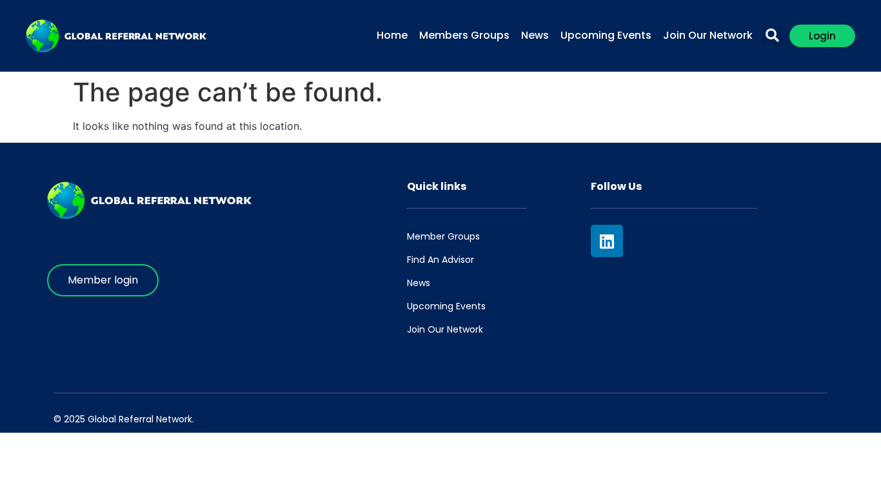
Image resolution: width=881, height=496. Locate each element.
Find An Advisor (440, 259)
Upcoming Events (605, 35)
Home (392, 35)
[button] (772, 35)
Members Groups (464, 35)
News (535, 35)
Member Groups (443, 236)
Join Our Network (708, 35)
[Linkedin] (607, 241)
